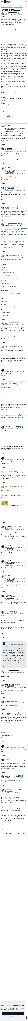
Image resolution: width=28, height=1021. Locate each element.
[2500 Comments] (11, 686)
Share (3, 112)
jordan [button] (6, 13)
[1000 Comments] (19, 13)
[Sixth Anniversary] (7, 686)
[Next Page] (23, 122)
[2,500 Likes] (13, 686)
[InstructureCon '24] (17, 427)
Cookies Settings (13, 1016)
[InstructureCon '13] (11, 149)
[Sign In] (26, 1)
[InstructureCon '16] (9, 149)
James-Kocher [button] (8, 546)
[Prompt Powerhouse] (5, 189)
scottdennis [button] (8, 684)
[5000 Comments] (13, 130)
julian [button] (6, 612)
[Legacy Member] (7, 130)
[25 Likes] (13, 189)
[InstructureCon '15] (7, 149)
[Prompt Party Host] (7, 189)
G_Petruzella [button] (8, 713)
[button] (2, 13)
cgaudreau (24, 228)
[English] (7, 1)
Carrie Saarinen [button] (8, 148)
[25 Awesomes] (9, 686)
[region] (13, 1011)
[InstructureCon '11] (13, 149)
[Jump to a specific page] (25, 122)
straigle (16, 192)
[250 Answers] (9, 130)
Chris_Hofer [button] (8, 125)
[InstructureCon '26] (5, 686)
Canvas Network (14, 92)
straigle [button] (6, 323)
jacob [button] (6, 471)
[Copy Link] (24, 14)
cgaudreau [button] (7, 187)
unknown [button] (7, 369)
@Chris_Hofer (5, 159)
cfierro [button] (6, 701)
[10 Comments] (11, 189)
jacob (8, 490)
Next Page (8, 833)
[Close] (24, 1003)
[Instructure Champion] (5, 130)
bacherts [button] (7, 207)
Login (4, 104)
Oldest (7, 119)
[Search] (23, 1)
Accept (12, 1013)
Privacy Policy (15, 1009)
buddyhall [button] (7, 427)
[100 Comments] (18, 713)
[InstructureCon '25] (5, 149)
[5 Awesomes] (11, 130)
